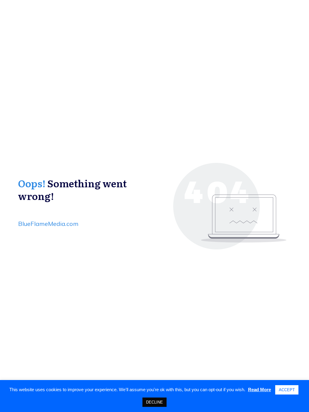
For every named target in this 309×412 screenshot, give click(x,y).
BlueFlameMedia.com (48, 223)
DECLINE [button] (154, 402)
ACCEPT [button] (287, 390)
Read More (259, 389)
